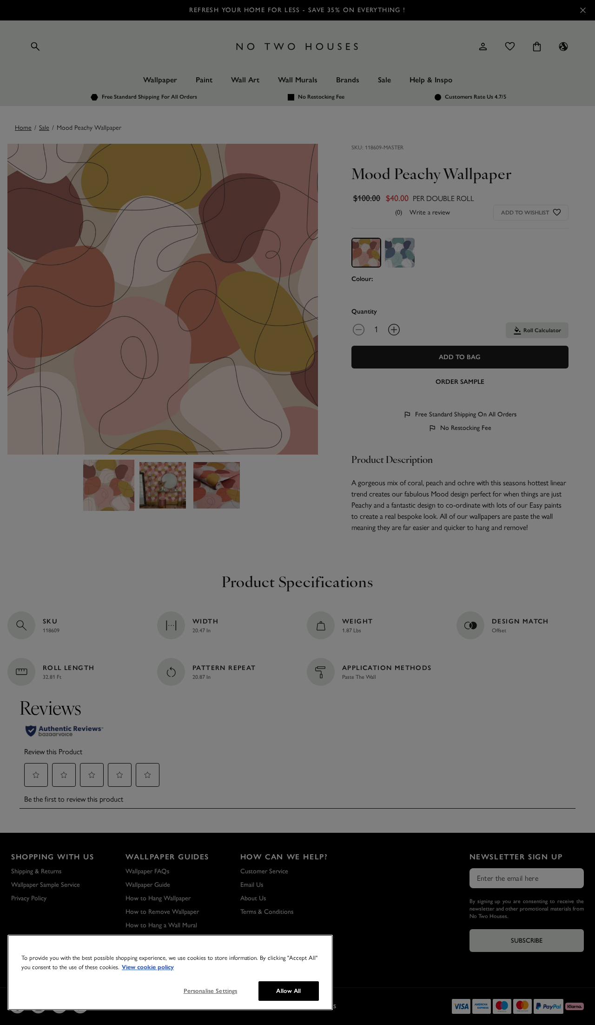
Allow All (288, 990)
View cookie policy (148, 967)
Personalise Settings (211, 990)
